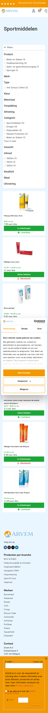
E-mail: (9, 662)
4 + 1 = (10, 700)
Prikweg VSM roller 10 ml (13, 216)
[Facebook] (5, 547)
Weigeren (24, 389)
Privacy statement (24, 685)
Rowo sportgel (9, 308)
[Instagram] (9, 547)
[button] (46, 11)
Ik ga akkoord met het (20, 692)
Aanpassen (23, 381)
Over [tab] (39, 329)
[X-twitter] (13, 547)
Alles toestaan (24, 373)
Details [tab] (24, 329)
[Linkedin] (16, 547)
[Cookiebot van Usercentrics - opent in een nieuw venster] (34, 321)
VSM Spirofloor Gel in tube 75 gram (17, 493)
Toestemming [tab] (9, 329)
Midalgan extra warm (11, 262)
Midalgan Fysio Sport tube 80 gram (16, 447)
